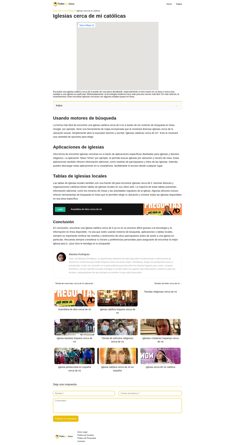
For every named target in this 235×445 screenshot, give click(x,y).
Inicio (169, 4)
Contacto (81, 441)
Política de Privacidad (86, 438)
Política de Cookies (85, 435)
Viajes (179, 4)
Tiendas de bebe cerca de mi (167, 283)
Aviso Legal (82, 432)
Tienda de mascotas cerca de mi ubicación (74, 283)
